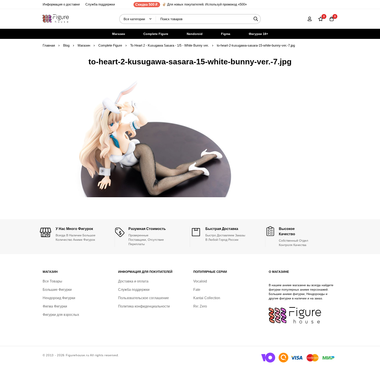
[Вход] (309, 18)
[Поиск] (256, 19)
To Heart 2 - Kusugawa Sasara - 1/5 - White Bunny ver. (169, 45)
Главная (49, 45)
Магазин (84, 45)
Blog (66, 45)
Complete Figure (110, 45)
